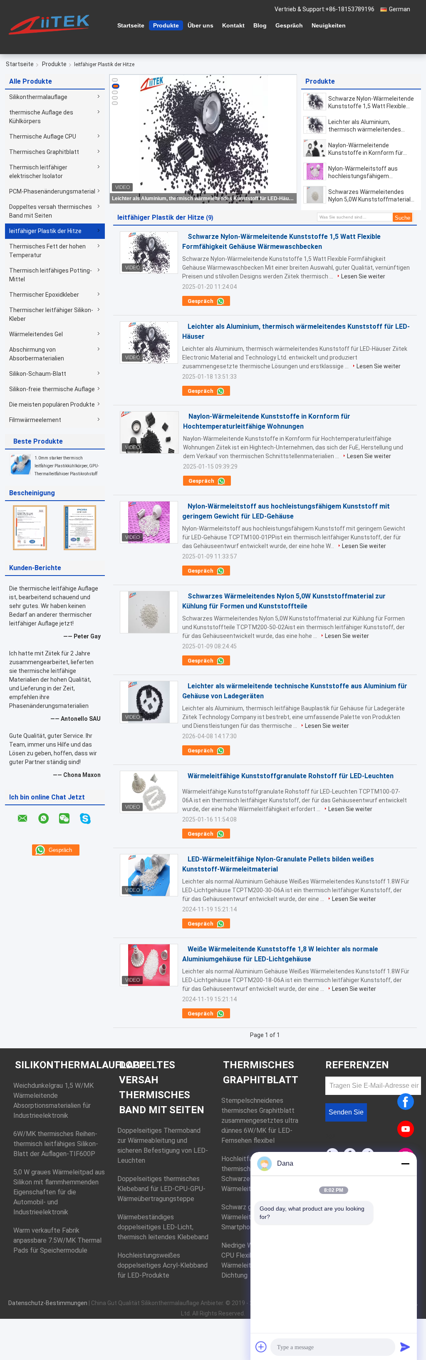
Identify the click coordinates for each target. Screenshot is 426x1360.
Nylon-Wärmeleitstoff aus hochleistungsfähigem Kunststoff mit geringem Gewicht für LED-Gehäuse (363, 172)
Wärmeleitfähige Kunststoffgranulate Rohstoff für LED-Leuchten (291, 776)
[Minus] (405, 1164)
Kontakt (233, 25)
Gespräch (289, 25)
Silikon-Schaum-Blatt (37, 373)
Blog (260, 25)
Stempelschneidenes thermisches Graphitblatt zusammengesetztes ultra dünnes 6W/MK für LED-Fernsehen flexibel (259, 1120)
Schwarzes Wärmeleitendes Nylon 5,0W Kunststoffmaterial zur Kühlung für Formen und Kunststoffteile (369, 196)
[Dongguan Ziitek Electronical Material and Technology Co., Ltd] (51, 24)
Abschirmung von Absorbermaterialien (36, 354)
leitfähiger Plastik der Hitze (45, 231)
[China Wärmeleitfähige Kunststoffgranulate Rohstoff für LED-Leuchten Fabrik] (149, 792)
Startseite (130, 25)
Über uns (200, 25)
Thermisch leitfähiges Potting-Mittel (50, 275)
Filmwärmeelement (35, 420)
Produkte (166, 25)
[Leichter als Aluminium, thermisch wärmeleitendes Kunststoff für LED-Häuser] (314, 125)
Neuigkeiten (329, 25)
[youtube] (405, 1129)
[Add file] (261, 1347)
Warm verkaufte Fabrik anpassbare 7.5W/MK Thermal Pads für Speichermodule (57, 1240)
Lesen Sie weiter (363, 276)
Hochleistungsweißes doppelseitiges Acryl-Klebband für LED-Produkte (162, 1265)
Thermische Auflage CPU (42, 136)
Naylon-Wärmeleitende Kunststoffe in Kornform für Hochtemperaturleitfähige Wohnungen (365, 149)
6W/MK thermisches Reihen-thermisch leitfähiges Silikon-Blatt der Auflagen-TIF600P (55, 1144)
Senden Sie (346, 1112)
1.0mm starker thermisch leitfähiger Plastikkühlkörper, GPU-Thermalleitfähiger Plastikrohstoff (67, 466)
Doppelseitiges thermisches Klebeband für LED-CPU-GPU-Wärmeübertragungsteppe (161, 1189)
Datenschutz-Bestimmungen (47, 1303)
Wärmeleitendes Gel (36, 334)
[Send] (405, 1347)
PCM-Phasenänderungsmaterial (52, 191)
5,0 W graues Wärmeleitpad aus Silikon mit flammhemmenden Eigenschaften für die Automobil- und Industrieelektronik (59, 1192)
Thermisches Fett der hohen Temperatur (47, 250)
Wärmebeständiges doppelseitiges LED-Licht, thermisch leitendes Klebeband (162, 1227)
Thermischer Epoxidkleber (44, 294)
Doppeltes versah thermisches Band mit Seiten (50, 211)
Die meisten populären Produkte (52, 404)
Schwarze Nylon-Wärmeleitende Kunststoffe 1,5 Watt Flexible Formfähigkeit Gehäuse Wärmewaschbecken (371, 102)
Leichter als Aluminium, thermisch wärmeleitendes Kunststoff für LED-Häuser (204, 198)
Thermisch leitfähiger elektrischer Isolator (38, 171)
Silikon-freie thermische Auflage (52, 389)
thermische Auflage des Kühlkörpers (41, 116)
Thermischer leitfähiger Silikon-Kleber (51, 314)
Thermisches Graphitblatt (44, 152)
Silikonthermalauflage (38, 97)
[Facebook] (405, 1101)
